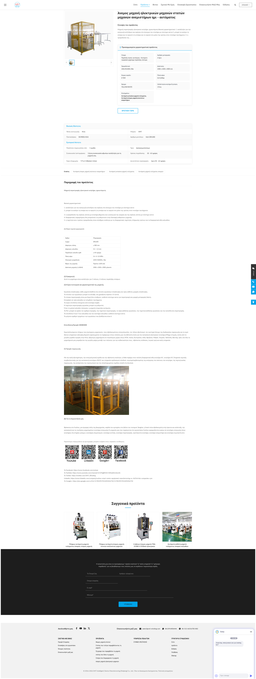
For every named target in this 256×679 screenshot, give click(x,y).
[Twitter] (89, 628)
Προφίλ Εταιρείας (63, 642)
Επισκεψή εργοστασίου (187, 5)
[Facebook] (76, 628)
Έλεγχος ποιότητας (64, 649)
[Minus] (251, 632)
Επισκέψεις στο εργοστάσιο (66, 645)
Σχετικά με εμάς (167, 5)
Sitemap (173, 655)
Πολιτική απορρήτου (165, 671)
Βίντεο (155, 5)
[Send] (251, 676)
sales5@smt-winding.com (151, 629)
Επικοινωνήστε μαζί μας (209, 5)
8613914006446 (171, 629)
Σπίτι (136, 5)
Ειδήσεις (226, 5)
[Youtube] (80, 628)
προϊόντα (174, 645)
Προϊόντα (144, 5)
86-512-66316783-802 (190, 629)
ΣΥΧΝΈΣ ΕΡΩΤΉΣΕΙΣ (140, 642)
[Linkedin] (85, 628)
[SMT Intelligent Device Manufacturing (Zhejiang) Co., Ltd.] (14, 5)
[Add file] (216, 676)
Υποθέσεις (174, 652)
